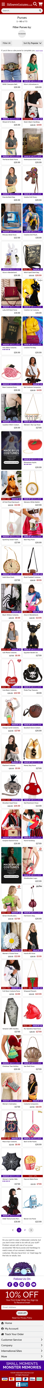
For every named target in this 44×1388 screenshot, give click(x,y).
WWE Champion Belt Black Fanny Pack (9, 84)
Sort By (31, 43)
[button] (41, 4)
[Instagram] (27, 1284)
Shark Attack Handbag (32, 122)
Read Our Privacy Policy (22, 1318)
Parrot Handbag (29, 840)
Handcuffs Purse (29, 953)
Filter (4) (7, 43)
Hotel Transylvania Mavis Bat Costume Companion (11, 1219)
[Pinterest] (21, 1284)
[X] (15, 1284)
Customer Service (11, 1339)
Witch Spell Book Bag (31, 272)
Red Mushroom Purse (31, 803)
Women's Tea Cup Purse (32, 425)
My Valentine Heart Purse (32, 1029)
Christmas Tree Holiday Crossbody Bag (10, 1066)
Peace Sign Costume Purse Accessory (9, 1141)
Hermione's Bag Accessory (29, 916)
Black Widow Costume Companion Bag (10, 615)
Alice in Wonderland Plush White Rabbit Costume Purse (9, 272)
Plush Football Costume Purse (32, 577)
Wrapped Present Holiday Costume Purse (32, 991)
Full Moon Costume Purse (11, 991)
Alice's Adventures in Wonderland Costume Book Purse (31, 84)
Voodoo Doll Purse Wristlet (30, 197)
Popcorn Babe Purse (31, 1179)
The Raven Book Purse (10, 159)
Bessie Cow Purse (30, 1219)
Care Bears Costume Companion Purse (9, 690)
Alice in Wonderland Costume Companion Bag (32, 615)
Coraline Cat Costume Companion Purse (31, 310)
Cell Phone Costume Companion (9, 652)
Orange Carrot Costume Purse (10, 728)
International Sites (11, 1350)
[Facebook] (9, 1284)
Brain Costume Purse (9, 387)
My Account (11, 1328)
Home (8, 1323)
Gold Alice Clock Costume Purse (8, 577)
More (4, 1356)
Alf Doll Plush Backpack (10, 502)
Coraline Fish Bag (30, 347)
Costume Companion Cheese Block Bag (31, 1104)
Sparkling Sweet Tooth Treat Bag (10, 539)
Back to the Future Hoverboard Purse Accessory (30, 1141)
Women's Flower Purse (10, 953)
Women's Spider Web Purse (9, 1179)
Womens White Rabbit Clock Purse (31, 502)
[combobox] (19, 10)
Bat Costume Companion (32, 387)
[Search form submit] (40, 10)
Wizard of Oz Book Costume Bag (8, 122)
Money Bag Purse (30, 765)
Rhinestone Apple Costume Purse (30, 462)
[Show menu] (3, 4)
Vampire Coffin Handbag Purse (10, 1029)
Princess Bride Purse (9, 235)
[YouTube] (33, 1284)
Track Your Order (14, 1334)
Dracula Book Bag (8, 197)
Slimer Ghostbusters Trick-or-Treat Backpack (10, 916)
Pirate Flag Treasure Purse (31, 690)
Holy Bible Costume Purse (9, 347)
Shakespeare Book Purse (32, 159)
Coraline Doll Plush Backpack (30, 235)
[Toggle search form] (35, 4)
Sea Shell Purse (29, 1066)
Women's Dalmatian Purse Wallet (9, 1104)
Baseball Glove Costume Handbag (32, 728)
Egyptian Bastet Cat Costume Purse (31, 652)
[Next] (31, 1230)
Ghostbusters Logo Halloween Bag (30, 878)
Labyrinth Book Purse (9, 310)
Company (6, 1345)
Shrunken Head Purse (9, 803)
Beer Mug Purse (29, 539)
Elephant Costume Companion (8, 765)
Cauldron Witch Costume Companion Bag (11, 425)
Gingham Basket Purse (10, 840)
